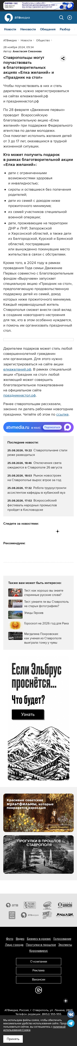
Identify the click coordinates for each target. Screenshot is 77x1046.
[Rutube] (49, 531)
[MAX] (32, 531)
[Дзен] (57, 531)
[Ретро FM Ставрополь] (47, 905)
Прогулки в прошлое (41, 945)
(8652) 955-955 (51, 1014)
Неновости (28, 29)
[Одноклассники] (24, 531)
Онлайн (70, 17)
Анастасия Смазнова (27, 51)
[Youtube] (40, 531)
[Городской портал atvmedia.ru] (30, 915)
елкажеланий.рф (17, 369)
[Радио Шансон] (65, 905)
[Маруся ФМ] (65, 915)
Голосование (62, 939)
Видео (20, 939)
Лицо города (14, 945)
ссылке (62, 414)
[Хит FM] (47, 915)
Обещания (48, 29)
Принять (13, 1039)
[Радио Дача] (12, 915)
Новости (10, 29)
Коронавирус (38, 951)
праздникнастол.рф (19, 395)
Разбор (65, 29)
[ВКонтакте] (6, 531)
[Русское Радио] (30, 905)
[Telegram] (15, 531)
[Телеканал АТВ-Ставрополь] (12, 905)
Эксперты (65, 945)
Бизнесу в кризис (39, 939)
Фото (9, 939)
